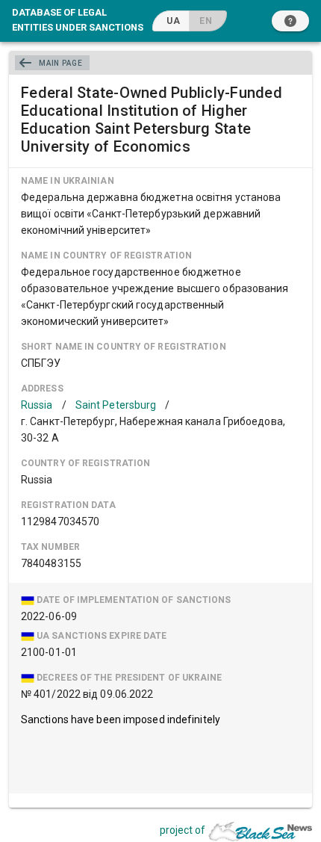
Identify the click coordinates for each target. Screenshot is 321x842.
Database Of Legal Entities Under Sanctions (77, 19)
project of (182, 830)
